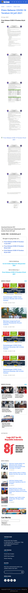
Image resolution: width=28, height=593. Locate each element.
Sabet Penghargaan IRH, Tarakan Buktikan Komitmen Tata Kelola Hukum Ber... (7, 396)
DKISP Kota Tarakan (9, 556)
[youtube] (16, 2)
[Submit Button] (22, 572)
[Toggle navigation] (26, 2)
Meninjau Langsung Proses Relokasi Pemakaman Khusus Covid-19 (12, 322)
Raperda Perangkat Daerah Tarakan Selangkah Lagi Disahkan (19, 411)
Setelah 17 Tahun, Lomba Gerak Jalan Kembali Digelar (19, 396)
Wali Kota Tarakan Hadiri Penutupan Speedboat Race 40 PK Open (7, 425)
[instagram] (14, 2)
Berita (12, 589)
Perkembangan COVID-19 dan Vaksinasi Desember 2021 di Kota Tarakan (13, 371)
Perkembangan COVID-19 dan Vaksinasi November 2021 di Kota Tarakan (13, 347)
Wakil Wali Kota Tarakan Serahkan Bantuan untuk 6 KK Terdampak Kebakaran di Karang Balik (18, 491)
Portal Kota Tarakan (9, 554)
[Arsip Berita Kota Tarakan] (14, 511)
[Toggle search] (23, 1)
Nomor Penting (8, 558)
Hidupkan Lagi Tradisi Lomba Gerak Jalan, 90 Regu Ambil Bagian (17, 499)
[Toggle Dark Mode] (21, 2)
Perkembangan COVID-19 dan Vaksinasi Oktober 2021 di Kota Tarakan (12, 298)
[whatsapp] (18, 2)
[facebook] (12, 2)
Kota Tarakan (17, 589)
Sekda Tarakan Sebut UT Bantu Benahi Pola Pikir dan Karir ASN (17, 473)
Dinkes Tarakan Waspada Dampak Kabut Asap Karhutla (7, 410)
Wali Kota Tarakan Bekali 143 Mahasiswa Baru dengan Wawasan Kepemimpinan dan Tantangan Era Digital (17, 466)
